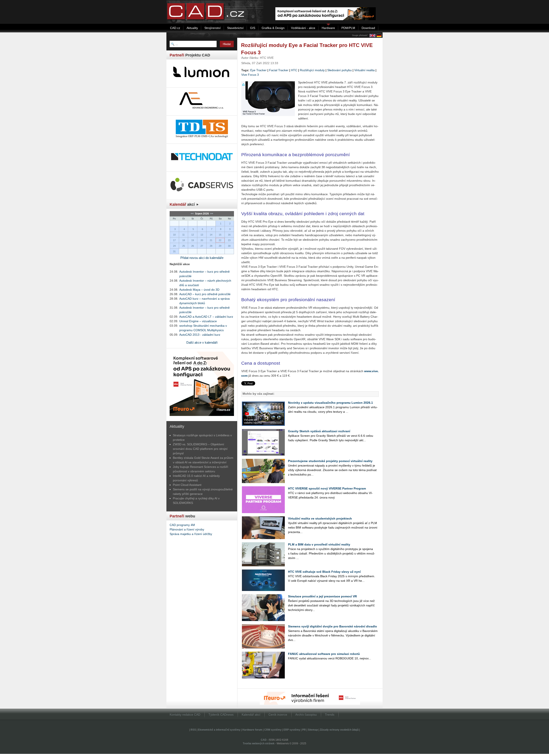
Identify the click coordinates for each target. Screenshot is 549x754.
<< (192, 213)
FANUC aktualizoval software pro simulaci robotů (324, 654)
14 (211, 234)
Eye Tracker (258, 70)
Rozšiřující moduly (312, 70)
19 (192, 240)
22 (220, 240)
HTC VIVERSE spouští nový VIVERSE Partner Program (327, 488)
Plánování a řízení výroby (187, 529)
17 (174, 240)
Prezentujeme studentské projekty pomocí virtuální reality (330, 461)
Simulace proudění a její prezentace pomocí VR (322, 596)
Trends (329, 714)
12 (192, 234)
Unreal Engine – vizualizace (198, 321)
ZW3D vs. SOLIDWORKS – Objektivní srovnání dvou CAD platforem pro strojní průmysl (200, 449)
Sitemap (313, 729)
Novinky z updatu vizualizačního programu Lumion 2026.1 (330, 402)
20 (202, 240)
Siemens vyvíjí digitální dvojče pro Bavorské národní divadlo (332, 626)
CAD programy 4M (182, 525)
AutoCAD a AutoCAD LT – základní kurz (206, 316)
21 (211, 240)
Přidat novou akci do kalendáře (201, 258)
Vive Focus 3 (250, 74)
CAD (264, 739)
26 (192, 246)
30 (229, 246)
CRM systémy (273, 729)
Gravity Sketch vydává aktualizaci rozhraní (319, 431)
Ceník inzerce (277, 714)
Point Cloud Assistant (187, 485)
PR (304, 729)
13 (202, 234)
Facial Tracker (278, 70)
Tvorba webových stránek (258, 743)
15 (220, 234)
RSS (193, 729)
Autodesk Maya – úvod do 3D (199, 289)
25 (183, 246)
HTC (294, 70)
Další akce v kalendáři (201, 342)
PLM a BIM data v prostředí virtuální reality (319, 544)
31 (174, 251)
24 (174, 246)
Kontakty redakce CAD (185, 714)
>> (211, 213)
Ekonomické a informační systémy (219, 729)
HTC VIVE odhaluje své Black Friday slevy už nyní (324, 571)
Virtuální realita (364, 70)
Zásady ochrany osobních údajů (339, 729)
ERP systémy (292, 729)
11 (183, 234)
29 (220, 246)
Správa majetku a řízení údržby (191, 534)
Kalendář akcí (251, 714)
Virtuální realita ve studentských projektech (320, 518)
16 (229, 234)
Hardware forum (252, 729)
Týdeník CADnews (221, 714)
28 (211, 246)
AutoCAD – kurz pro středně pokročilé (205, 294)
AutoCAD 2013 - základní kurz (199, 334)
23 (229, 240)
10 (174, 234)
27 (202, 246)
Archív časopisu (306, 714)
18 (183, 240)
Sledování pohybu (339, 70)
